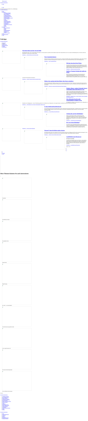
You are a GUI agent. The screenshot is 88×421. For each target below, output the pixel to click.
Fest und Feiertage (6, 18)
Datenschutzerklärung (5, 417)
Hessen (5, 29)
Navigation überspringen (4, 2)
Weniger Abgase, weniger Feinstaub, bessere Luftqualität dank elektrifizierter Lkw (76, 89)
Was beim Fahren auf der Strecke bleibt (31, 50)
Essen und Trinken (6, 17)
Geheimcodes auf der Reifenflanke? (74, 113)
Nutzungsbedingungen (5, 414)
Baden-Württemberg (7, 27)
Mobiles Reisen (4, 44)
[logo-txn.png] (4, 1)
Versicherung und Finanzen (8, 24)
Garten (5, 19)
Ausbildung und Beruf (5, 396)
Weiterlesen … (50, 61)
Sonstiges (3, 46)
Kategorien (3, 12)
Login (3, 7)
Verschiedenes (6, 23)
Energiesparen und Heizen (8, 16)
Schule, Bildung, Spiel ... (5, 405)
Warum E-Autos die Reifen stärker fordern (54, 130)
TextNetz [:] (4, 415)
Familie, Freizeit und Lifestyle (6, 401)
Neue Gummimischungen (50, 56)
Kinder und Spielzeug (7, 21)
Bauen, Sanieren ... (7, 14)
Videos (5, 25)
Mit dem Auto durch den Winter (74, 63)
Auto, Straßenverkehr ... (7, 13)
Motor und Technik (5, 45)
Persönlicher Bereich (5, 34)
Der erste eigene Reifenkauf (72, 122)
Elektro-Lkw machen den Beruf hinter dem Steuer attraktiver (59, 81)
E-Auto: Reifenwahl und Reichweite (52, 106)
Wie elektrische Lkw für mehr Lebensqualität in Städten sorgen (74, 99)
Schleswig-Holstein (7, 32)
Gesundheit (5, 20)
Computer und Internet (7, 15)
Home (3, 11)
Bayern (5, 28)
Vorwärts (3, 153)
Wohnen (5, 26)
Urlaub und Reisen (5, 406)
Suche (3, 4)
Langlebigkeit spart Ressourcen (73, 136)
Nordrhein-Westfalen (7, 30)
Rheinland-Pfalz (6, 31)
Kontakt (3, 416)
